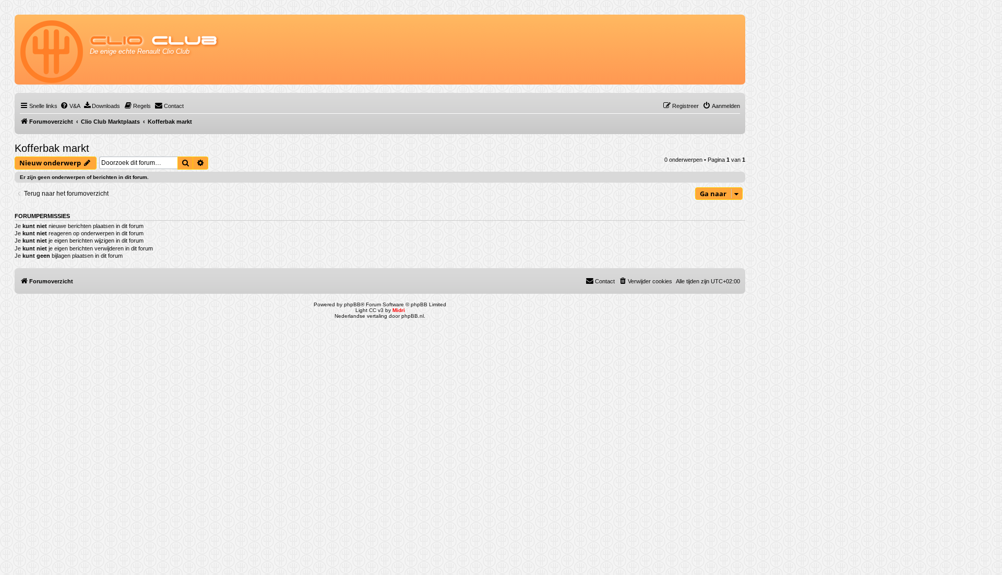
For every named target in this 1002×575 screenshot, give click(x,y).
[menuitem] (70, 106)
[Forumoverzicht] (52, 49)
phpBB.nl (412, 316)
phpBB (352, 304)
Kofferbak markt (52, 148)
